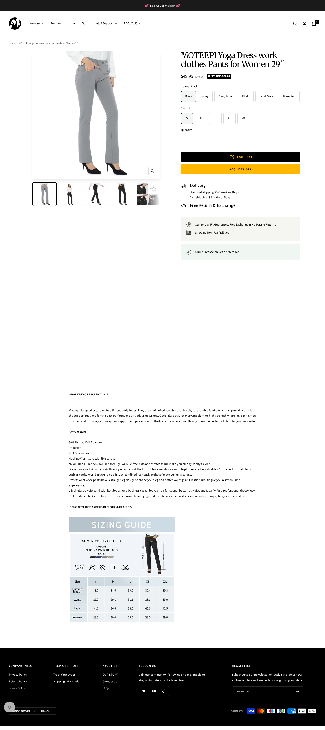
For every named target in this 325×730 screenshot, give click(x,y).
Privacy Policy (18, 675)
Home (12, 43)
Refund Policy (18, 681)
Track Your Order (64, 675)
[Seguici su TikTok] (164, 691)
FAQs (106, 688)
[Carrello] (314, 24)
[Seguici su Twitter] (144, 691)
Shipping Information (67, 681)
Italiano (45, 711)
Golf (84, 23)
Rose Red (289, 96)
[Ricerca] (295, 24)
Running (55, 23)
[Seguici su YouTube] (154, 691)
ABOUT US (131, 23)
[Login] (304, 23)
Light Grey (266, 96)
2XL (244, 118)
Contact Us (110, 681)
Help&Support (104, 23)
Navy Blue (225, 96)
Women (35, 23)
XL (229, 118)
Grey (205, 96)
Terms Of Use (17, 688)
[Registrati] (297, 691)
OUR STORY (110, 675)
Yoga (72, 23)
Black (188, 96)
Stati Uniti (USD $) (21, 711)
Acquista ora (240, 169)
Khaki (245, 96)
